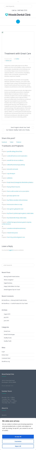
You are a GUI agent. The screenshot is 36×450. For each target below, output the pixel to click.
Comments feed (6, 358)
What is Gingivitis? (8, 280)
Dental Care (8, 60)
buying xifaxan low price (13, 187)
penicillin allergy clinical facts (14, 151)
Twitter (11, 142)
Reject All (18, 446)
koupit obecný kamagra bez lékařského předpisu (20, 182)
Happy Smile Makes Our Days (12, 286)
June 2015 (6, 320)
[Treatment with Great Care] (18, 40)
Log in (3, 351)
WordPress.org (6, 361)
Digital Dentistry (8, 283)
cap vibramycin (11, 173)
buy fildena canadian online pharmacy (17, 200)
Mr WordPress (5, 300)
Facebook (4, 142)
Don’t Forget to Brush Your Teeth (20, 127)
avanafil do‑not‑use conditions (15, 160)
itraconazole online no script (14, 204)
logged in (11, 250)
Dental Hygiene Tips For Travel (12, 289)
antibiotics (9, 178)
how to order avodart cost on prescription (18, 191)
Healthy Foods (8, 338)
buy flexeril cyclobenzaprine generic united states (20, 213)
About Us (4, 415)
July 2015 (6, 317)
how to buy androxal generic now (16, 237)
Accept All (18, 436)
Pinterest (18, 142)
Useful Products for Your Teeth (19, 303)
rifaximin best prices (12, 233)
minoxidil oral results (12, 169)
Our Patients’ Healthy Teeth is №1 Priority (18, 130)
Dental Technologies (9, 334)
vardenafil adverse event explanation (17, 156)
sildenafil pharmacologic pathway (16, 164)
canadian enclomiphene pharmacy (16, 228)
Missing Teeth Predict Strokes (12, 276)
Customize (18, 441)
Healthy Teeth (7, 341)
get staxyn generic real (13, 195)
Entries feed (5, 355)
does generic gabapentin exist (15, 209)
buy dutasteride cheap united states (16, 218)
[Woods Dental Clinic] (18, 14)
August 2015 (7, 314)
